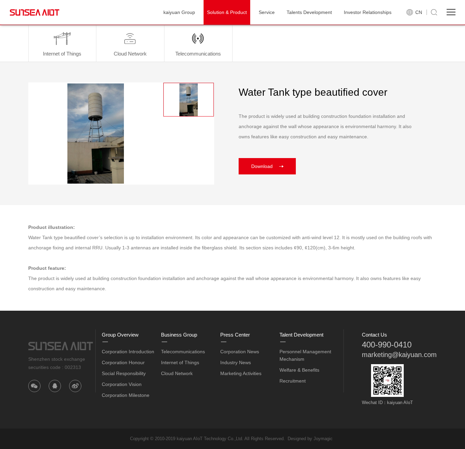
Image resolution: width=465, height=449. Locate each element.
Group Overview (120, 335)
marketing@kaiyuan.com (399, 354)
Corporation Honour (123, 362)
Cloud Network (177, 373)
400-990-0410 (387, 344)
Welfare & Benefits (299, 370)
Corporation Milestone (125, 395)
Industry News (235, 362)
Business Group (179, 335)
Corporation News (239, 351)
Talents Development (309, 12)
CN (418, 12)
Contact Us (374, 335)
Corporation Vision (122, 384)
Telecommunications (183, 351)
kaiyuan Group (179, 12)
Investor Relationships (367, 12)
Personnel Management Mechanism (305, 355)
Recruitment (292, 381)
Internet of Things (180, 362)
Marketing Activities (240, 373)
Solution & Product (227, 12)
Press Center (235, 335)
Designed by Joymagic (310, 438)
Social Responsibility (124, 373)
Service (267, 12)
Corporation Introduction (128, 351)
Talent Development (301, 335)
